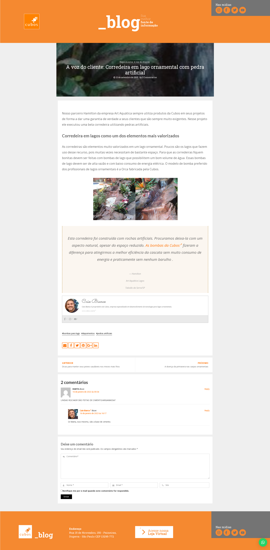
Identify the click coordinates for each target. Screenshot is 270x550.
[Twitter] (77, 345)
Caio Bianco (85, 410)
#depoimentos (88, 333)
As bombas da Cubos (163, 245)
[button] (263, 542)
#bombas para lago (71, 333)
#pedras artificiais (104, 333)
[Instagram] (71, 319)
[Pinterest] (83, 345)
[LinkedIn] (96, 345)
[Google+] (89, 345)
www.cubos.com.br (88, 311)
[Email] (65, 345)
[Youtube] (76, 319)
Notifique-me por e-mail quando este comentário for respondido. (96, 490)
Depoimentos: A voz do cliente (135, 62)
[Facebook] (65, 319)
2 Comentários (149, 77)
